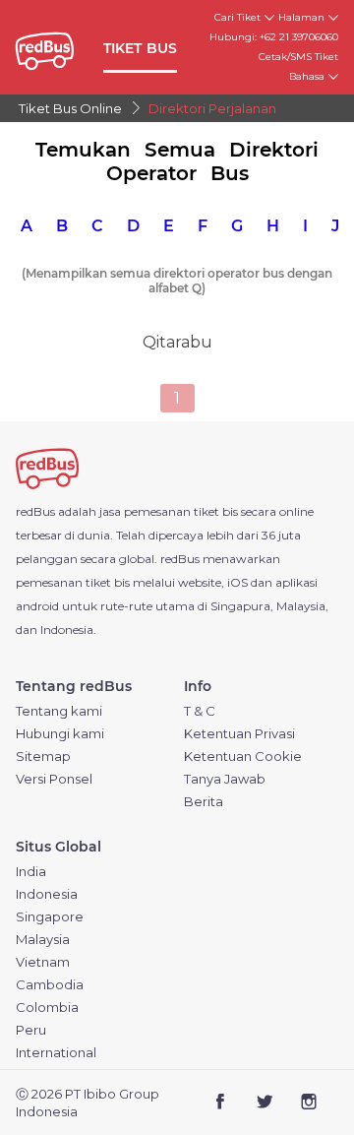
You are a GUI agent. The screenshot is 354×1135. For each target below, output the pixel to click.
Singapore (50, 917)
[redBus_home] (55, 48)
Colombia (47, 1007)
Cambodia (50, 984)
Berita (203, 801)
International (56, 1052)
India (31, 871)
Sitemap (43, 756)
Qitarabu (177, 342)
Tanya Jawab (225, 779)
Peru (31, 1030)
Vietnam (43, 962)
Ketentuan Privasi (239, 733)
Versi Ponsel (54, 779)
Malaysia (43, 939)
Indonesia (47, 894)
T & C (199, 711)
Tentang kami (59, 711)
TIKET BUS (140, 48)
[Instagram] (308, 1103)
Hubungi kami (60, 733)
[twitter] (264, 1103)
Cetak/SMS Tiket (298, 56)
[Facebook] (220, 1103)
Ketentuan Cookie (243, 756)
